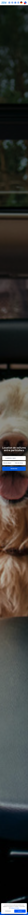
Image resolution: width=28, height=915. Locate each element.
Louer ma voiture (15, 3)
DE (21, 3)
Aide (18, 3)
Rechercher (14, 468)
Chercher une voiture (12, 3)
